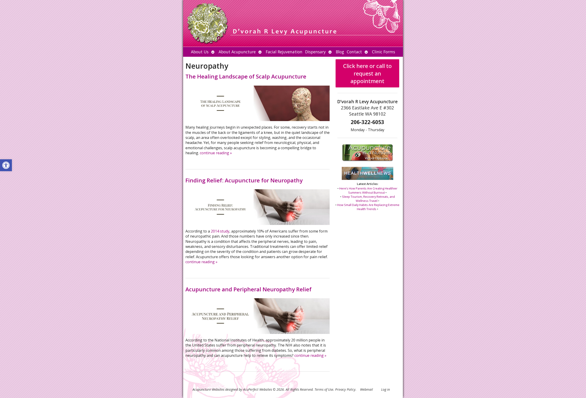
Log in (385, 389)
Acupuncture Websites (208, 389)
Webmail (366, 389)
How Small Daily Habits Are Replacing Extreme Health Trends (368, 207)
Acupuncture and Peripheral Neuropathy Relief (248, 289)
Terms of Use (324, 389)
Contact (354, 51)
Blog (340, 51)
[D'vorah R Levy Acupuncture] (293, 23)
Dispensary (315, 51)
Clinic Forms (383, 51)
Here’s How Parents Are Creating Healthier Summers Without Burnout (368, 190)
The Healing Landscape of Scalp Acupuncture (245, 76)
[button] (6, 165)
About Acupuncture (237, 51)
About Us (200, 51)
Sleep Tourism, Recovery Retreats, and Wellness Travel (368, 199)
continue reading (216, 152)
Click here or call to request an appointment (367, 73)
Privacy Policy (345, 389)
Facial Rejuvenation (284, 51)
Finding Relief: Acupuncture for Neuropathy (244, 180)
